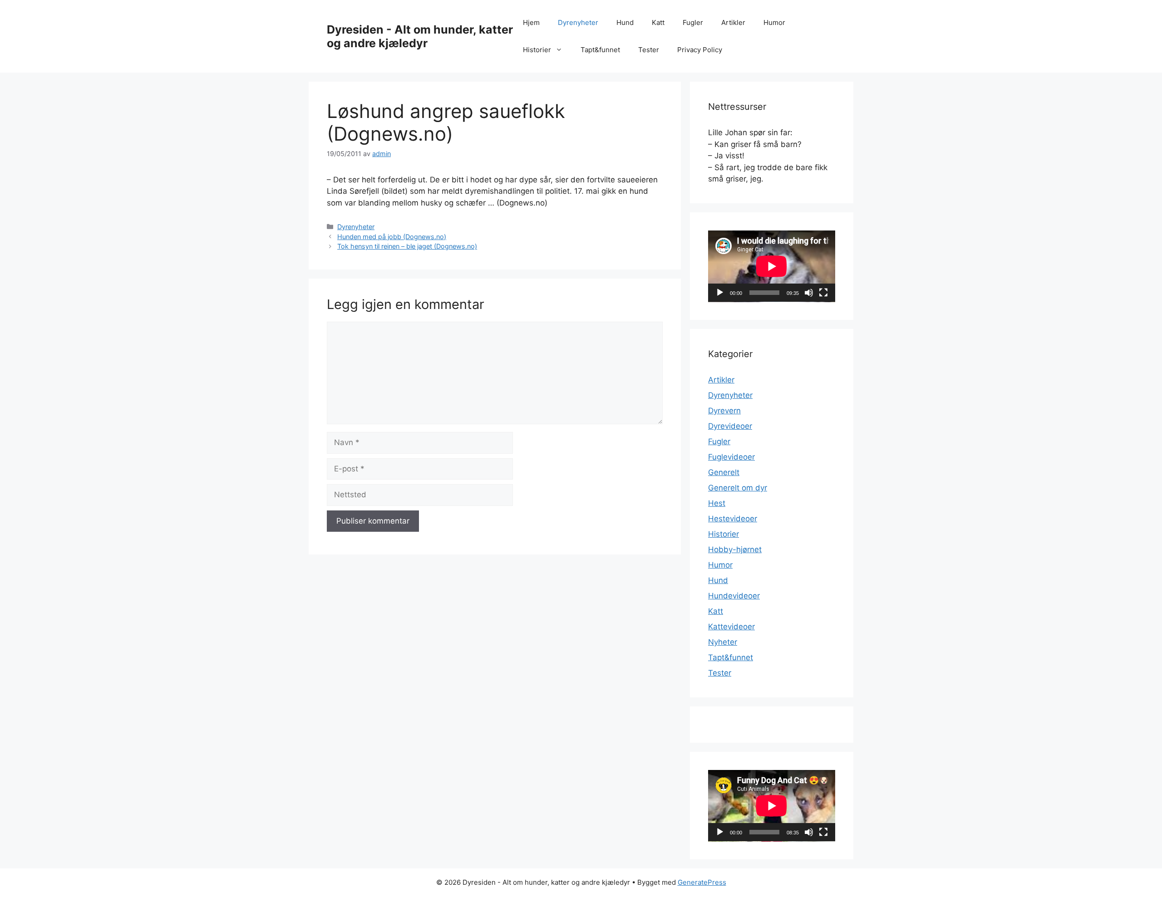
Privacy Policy (699, 49)
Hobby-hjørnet (735, 549)
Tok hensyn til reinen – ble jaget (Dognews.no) (407, 246)
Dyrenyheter (578, 22)
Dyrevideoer (730, 426)
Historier (537, 49)
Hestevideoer (732, 518)
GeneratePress (702, 882)
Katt (658, 22)
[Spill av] (719, 292)
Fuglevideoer (731, 456)
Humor (774, 22)
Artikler (733, 22)
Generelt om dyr (737, 487)
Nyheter (722, 642)
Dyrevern (724, 410)
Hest (716, 503)
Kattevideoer (731, 626)
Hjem (531, 22)
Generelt (723, 472)
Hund (625, 22)
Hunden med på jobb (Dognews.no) (391, 236)
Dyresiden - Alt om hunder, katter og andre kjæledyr (420, 36)
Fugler (693, 22)
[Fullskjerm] (823, 292)
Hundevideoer (734, 595)
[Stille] (808, 292)
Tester (648, 49)
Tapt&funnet (600, 49)
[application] (771, 266)
